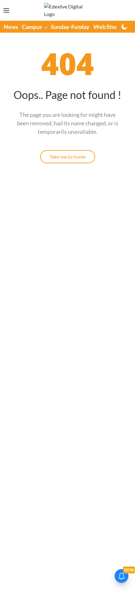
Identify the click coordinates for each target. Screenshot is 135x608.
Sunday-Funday (70, 26)
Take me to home (68, 157)
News (11, 26)
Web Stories (108, 26)
